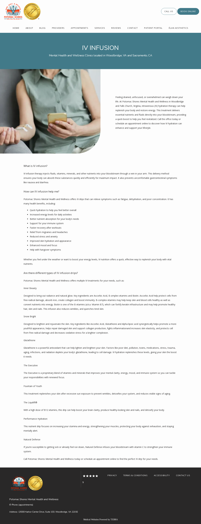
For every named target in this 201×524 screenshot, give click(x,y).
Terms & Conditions (135, 475)
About (29, 28)
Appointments (79, 28)
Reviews (116, 28)
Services (100, 28)
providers (58, 28)
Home (16, 28)
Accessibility (162, 475)
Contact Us (183, 475)
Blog (42, 28)
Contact (132, 28)
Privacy (112, 475)
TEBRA (114, 519)
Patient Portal (153, 28)
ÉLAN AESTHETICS (178, 28)
